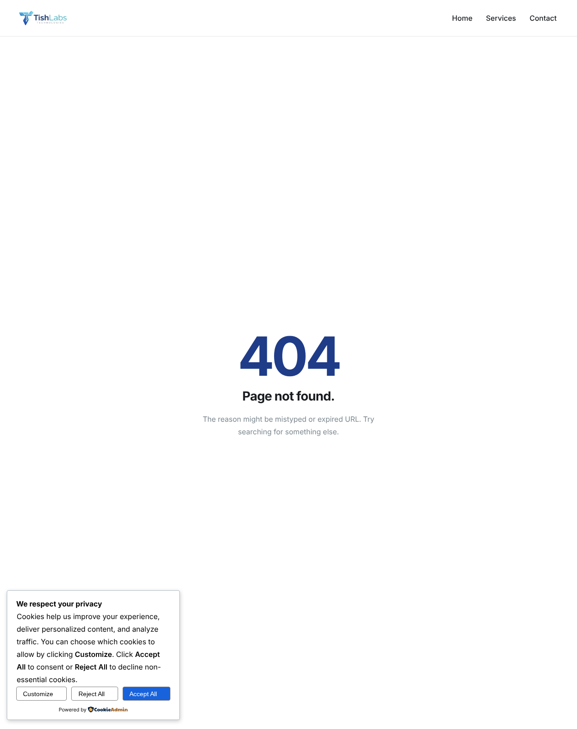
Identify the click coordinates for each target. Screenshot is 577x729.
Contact (543, 18)
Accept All (143, 693)
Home (462, 18)
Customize (38, 693)
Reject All (91, 693)
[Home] (43, 18)
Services (501, 18)
